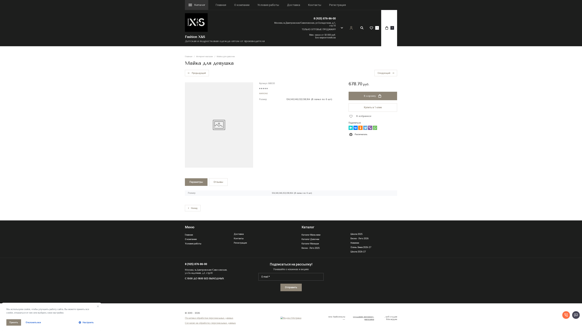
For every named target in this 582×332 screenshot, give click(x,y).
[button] (342, 28)
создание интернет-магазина (363, 318)
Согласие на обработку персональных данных (210, 323)
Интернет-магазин (204, 56)
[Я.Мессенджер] (351, 128)
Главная (221, 5)
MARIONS (263, 93)
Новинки (355, 243)
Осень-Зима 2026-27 (361, 247)
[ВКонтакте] (355, 128)
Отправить (291, 287)
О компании (241, 5)
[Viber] (370, 128)
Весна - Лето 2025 (311, 248)
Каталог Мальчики (311, 235)
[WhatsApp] (375, 128)
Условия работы (268, 5)
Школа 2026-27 (358, 252)
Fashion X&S (195, 37)
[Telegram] (365, 128)
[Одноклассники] (360, 128)
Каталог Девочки (310, 239)
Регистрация (337, 5)
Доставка (293, 5)
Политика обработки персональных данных (209, 318)
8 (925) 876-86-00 (325, 18)
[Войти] (351, 28)
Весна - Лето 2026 (360, 238)
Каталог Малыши (310, 244)
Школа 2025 (357, 234)
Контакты (314, 5)
